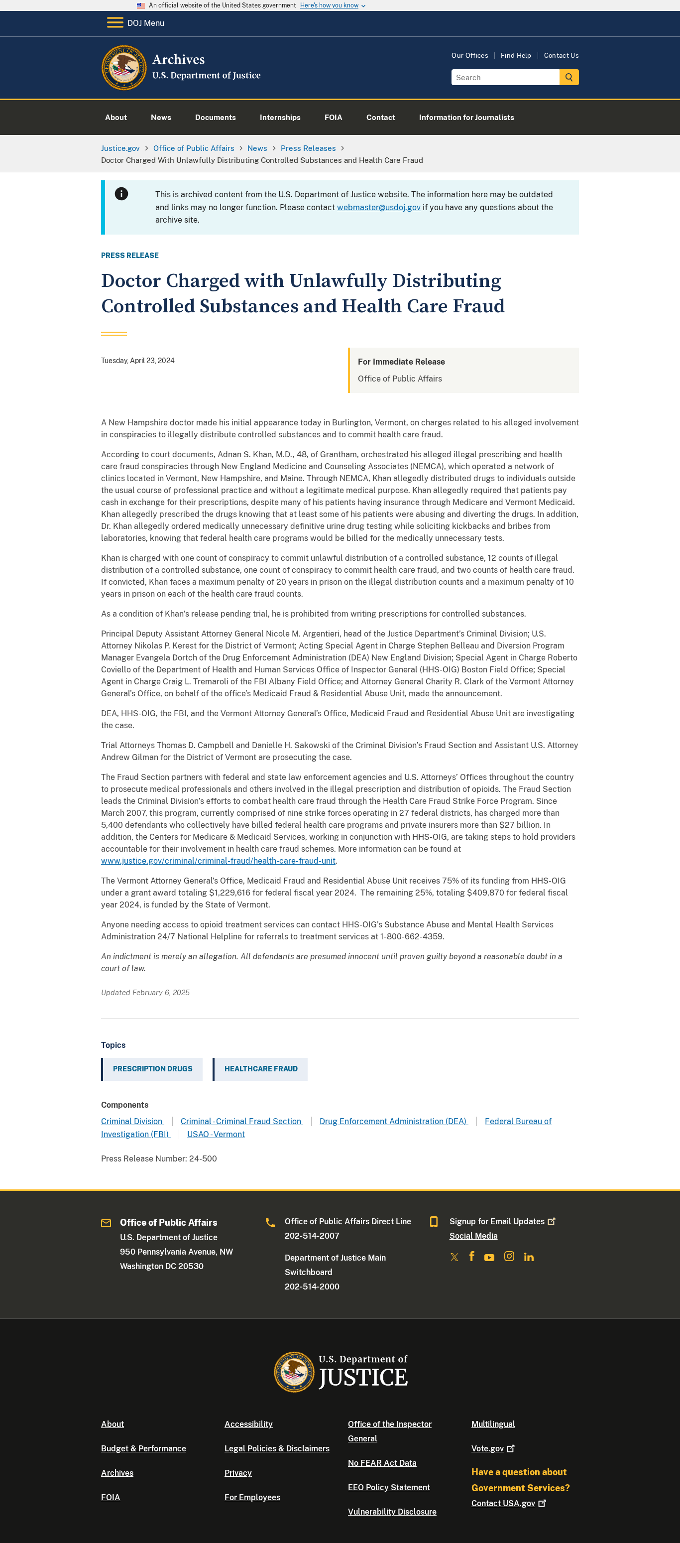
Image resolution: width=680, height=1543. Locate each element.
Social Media (474, 1236)
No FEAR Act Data (382, 1463)
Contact (503, 1503)
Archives (117, 1473)
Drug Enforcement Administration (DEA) (394, 1121)
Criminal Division (132, 1121)
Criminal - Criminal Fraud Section (242, 1121)
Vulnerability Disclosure (392, 1512)
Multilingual (493, 1424)
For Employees (252, 1497)
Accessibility (249, 1424)
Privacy (238, 1473)
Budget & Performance (143, 1448)
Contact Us (561, 55)
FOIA (110, 1497)
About (112, 1424)
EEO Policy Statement (389, 1487)
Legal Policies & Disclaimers (277, 1448)
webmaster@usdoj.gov (379, 207)
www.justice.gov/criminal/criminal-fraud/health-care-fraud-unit (218, 861)
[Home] (182, 87)
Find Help (516, 55)
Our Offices (470, 55)
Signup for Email (497, 1221)
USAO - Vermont (216, 1134)
